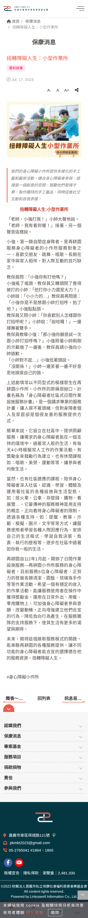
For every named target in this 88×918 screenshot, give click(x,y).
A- (49, 90)
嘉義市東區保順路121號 (30, 835)
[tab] (44, 725)
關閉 (55, 913)
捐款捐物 (12, 767)
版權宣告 (11, 873)
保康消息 (33, 21)
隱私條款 (31, 873)
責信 (8, 777)
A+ (66, 90)
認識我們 (12, 725)
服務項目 (12, 757)
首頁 (15, 21)
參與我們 (12, 788)
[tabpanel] (44, 130)
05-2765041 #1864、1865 (31, 850)
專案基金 (12, 746)
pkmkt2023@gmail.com (29, 843)
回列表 (44, 698)
